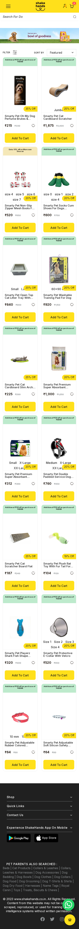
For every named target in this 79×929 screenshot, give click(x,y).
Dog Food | (11, 881)
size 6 (31, 194)
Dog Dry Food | (14, 885)
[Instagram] (61, 919)
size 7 (17, 199)
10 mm (14, 736)
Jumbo (59, 110)
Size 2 (58, 642)
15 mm (26, 736)
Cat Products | (22, 868)
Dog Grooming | (30, 881)
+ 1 (26, 199)
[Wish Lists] (33, 126)
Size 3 (69, 642)
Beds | (7, 868)
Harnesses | (34, 885)
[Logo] (40, 6)
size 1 (58, 194)
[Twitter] (52, 919)
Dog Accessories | (48, 872)
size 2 (69, 194)
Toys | (18, 890)
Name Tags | (52, 885)
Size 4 (55, 647)
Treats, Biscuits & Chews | (41, 890)
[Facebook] (42, 919)
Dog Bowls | (25, 877)
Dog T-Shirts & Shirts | (58, 881)
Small (15, 289)
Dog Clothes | (44, 877)
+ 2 (64, 199)
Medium (51, 463)
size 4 (9, 194)
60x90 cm (58, 289)
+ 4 (64, 647)
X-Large (25, 463)
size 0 (48, 194)
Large (25, 289)
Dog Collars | (63, 877)
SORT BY (39, 52)
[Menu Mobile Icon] (8, 6)
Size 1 (47, 642)
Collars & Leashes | (47, 868)
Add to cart (20, 138)
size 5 (20, 194)
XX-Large (20, 468)
